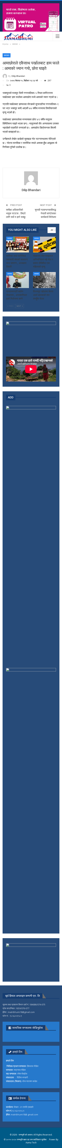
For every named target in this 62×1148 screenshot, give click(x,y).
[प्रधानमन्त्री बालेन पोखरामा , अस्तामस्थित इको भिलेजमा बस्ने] (17, 280)
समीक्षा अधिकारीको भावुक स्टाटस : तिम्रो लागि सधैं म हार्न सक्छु (15, 213)
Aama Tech (31, 1142)
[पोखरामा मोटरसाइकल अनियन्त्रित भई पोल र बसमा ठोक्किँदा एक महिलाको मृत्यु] (44, 244)
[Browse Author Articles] (31, 178)
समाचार (6, 55)
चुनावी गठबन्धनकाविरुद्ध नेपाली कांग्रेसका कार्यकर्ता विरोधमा (45, 213)
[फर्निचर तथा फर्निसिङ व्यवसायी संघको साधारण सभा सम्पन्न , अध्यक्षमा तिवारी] (17, 244)
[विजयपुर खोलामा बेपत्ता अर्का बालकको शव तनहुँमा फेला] (44, 280)
